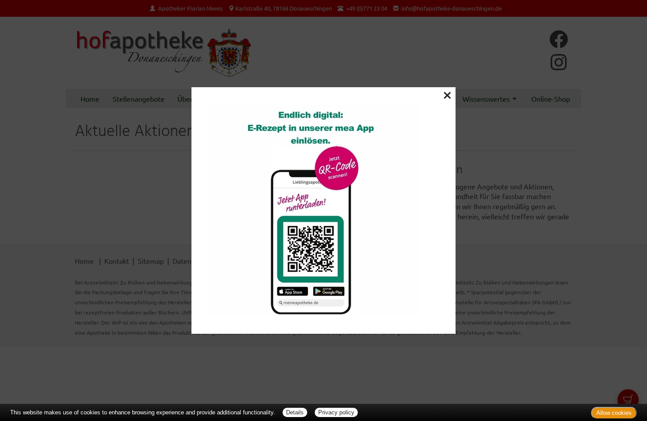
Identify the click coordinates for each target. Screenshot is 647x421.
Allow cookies (614, 413)
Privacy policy (336, 412)
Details (295, 412)
